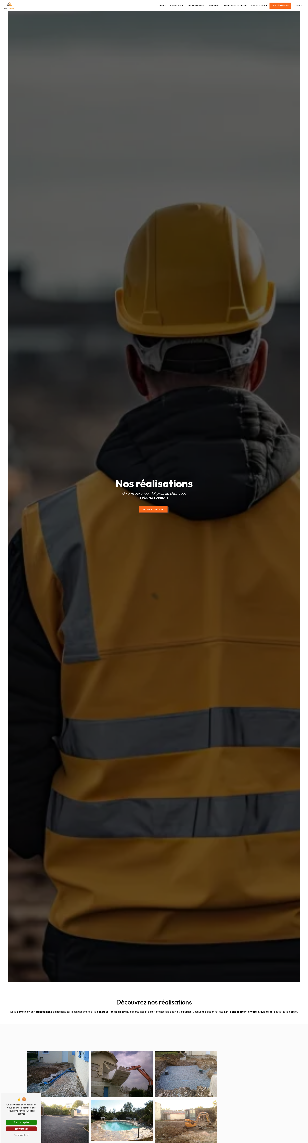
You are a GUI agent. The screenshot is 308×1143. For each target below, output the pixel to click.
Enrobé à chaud (259, 5)
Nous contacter (155, 509)
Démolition (213, 5)
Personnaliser (21, 1135)
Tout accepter (21, 1122)
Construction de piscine (235, 5)
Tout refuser (21, 1128)
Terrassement (177, 5)
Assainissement (196, 5)
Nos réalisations (280, 5)
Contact (298, 5)
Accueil (162, 5)
